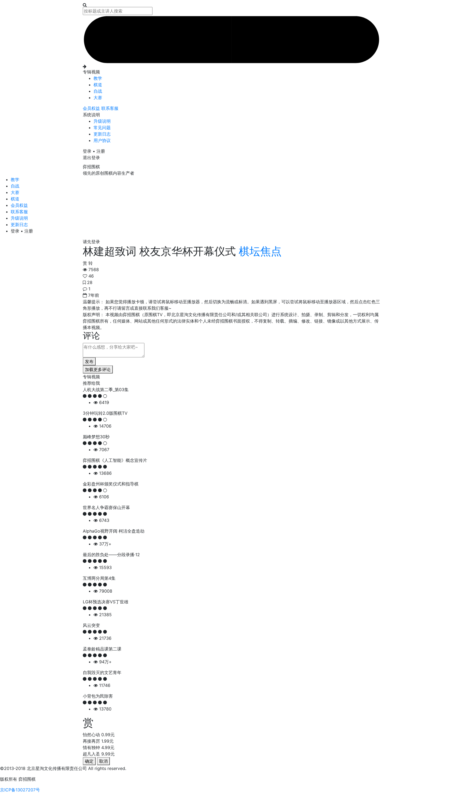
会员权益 (92, 108)
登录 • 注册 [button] (94, 151)
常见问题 (102, 127)
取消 (103, 761)
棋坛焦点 (259, 251)
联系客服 (109, 108)
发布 (89, 361)
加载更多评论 (98, 369)
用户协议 (102, 140)
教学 (98, 78)
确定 (89, 761)
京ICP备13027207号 (20, 789)
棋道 (98, 84)
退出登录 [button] (91, 157)
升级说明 (102, 121)
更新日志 (102, 134)
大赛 (98, 97)
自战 (98, 91)
